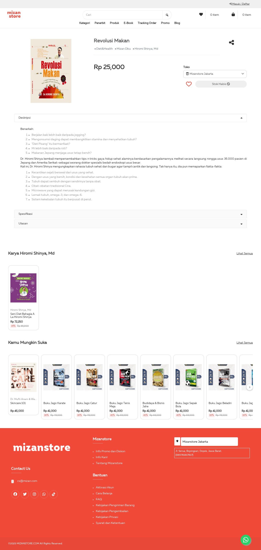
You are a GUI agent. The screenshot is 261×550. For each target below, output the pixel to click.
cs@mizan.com (27, 481)
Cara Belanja (104, 493)
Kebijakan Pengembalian (112, 511)
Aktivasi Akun (105, 487)
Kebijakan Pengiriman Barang (115, 505)
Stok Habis (219, 84)
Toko (186, 67)
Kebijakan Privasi (107, 517)
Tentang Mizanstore (109, 463)
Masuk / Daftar (241, 4)
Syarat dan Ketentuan (110, 523)
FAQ (99, 499)
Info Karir (102, 457)
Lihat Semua (245, 253)
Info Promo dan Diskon (110, 451)
